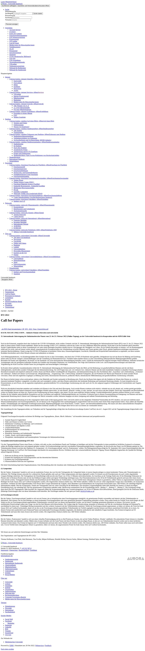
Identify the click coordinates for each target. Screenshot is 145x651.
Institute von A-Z (19, 201)
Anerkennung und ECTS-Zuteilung (25, 151)
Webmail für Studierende (17, 70)
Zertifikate (33, 550)
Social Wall (9, 619)
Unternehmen (9, 571)
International (46, 218)
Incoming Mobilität (20, 222)
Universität (46, 236)
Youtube (8, 631)
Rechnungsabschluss (12, 595)
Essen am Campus (15, 33)
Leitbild (16, 247)
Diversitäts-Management (22, 251)
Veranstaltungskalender (17, 62)
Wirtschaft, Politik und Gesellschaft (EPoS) (28, 194)
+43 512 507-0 (26, 548)
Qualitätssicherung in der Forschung (26, 174)
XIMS (11, 645)
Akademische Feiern (20, 150)
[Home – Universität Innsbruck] (12, 4)
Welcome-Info (10, 593)
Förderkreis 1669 (51, 230)
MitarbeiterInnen (10, 567)
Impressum (4, 550)
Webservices (39, 645)
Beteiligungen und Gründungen (24, 209)
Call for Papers (10, 294)
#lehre (16, 85)
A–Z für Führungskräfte (22, 108)
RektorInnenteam (19, 260)
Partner (16, 255)
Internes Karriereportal (21, 96)
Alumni (41, 213)
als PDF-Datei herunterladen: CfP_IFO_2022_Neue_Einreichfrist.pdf (24, 329)
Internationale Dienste (21, 224)
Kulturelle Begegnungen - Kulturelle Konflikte (29, 186)
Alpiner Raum (18, 180)
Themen (3, 603)
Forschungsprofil (19, 167)
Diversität (8, 608)
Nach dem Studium (20, 148)
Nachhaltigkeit (10, 612)
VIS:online (13, 64)
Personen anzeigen (12, 24)
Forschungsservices (20, 169)
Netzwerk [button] (8, 203)
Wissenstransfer (49, 205)
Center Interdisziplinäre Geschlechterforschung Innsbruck (33, 197)
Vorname (8, 20)
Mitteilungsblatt (19, 98)
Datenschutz (13, 550)
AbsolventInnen (10, 565)
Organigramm (14, 268)
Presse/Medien (10, 575)
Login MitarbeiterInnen (8, 2)
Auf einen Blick (48, 121)
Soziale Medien (6, 616)
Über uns (4, 578)
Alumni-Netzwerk (20, 215)
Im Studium (17, 146)
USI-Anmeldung (15, 60)
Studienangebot (48, 129)
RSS (6, 629)
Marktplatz (17, 100)
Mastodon (11, 623)
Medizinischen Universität (14, 642)
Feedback (48, 645)
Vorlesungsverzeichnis (16, 66)
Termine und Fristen (20, 123)
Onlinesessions (19, 125)
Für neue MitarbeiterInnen (22, 109)
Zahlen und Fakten (20, 243)
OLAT (11, 49)
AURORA (17, 226)
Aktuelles (42, 79)
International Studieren (17, 159)
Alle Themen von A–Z (21, 106)
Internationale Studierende (14, 563)
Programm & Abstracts (12, 296)
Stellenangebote (10, 591)
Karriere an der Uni (20, 253)
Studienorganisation (52, 142)
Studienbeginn (18, 144)
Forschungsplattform (55, 195)
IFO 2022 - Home (11, 290)
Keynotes (8, 303)
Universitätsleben (19, 249)
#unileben (17, 87)
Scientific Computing (21, 192)
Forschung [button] (8, 163)
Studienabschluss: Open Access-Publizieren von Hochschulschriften (36, 155)
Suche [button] (7, 9)
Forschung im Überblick (59, 165)
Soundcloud (9, 633)
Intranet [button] (7, 77)
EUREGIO (17, 228)
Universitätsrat (18, 258)
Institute (7, 587)
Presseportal (13, 51)
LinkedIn (8, 627)
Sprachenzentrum (15, 53)
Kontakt (8, 300)
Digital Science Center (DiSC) (24, 182)
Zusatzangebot (18, 132)
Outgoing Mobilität (20, 220)
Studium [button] (8, 119)
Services (41, 92)
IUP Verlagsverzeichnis (17, 37)
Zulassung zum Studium (57, 134)
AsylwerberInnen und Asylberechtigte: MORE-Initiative (32, 140)
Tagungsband (9, 307)
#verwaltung (18, 83)
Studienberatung (14, 157)
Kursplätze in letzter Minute (23, 113)
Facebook (8, 621)
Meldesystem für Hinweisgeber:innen (21, 45)
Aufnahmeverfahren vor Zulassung (25, 138)
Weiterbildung (14, 161)
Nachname (8, 17)
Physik (16, 190)
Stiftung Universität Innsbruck (24, 232)
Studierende (9, 561)
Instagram (8, 625)
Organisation (9, 589)
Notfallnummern (14, 47)
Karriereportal (14, 39)
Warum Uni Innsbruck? (21, 127)
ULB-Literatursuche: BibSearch (20, 56)
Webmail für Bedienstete (17, 68)
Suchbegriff (9, 13)
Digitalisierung (10, 606)
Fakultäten (44, 199)
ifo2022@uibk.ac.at (87, 491)
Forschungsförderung (21, 171)
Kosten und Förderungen (22, 153)
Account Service (14, 30)
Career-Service (19, 216)
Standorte (12, 54)
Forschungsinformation (21, 176)
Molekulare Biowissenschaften (24, 188)
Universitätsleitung (54, 257)
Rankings (17, 245)
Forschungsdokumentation (18, 35)
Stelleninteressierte (11, 569)
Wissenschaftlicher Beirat (13, 301)
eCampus (12, 32)
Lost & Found (14, 43)
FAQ (15, 115)
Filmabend (8, 305)
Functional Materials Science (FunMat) (27, 184)
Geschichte (17, 241)
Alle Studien (18, 130)
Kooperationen (19, 207)
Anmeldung (9, 298)
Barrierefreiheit (24, 550)
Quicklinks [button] (8, 28)
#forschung (17, 88)
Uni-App (12, 58)
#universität (17, 81)
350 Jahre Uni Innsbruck (22, 237)
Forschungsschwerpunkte (59, 178)
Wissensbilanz (18, 266)
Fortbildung (44, 111)
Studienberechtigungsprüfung (23, 136)
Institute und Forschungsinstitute (24, 272)
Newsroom (17, 239)
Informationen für (7, 556)
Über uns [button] (8, 234)
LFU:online (13, 41)
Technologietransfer (20, 211)
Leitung (7, 584)
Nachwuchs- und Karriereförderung (26, 172)
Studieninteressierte (11, 559)
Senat (15, 262)
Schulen (8, 573)
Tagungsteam (9, 292)
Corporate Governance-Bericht (15, 597)
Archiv (16, 90)
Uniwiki (41, 104)
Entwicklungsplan (20, 264)
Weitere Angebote (20, 117)
